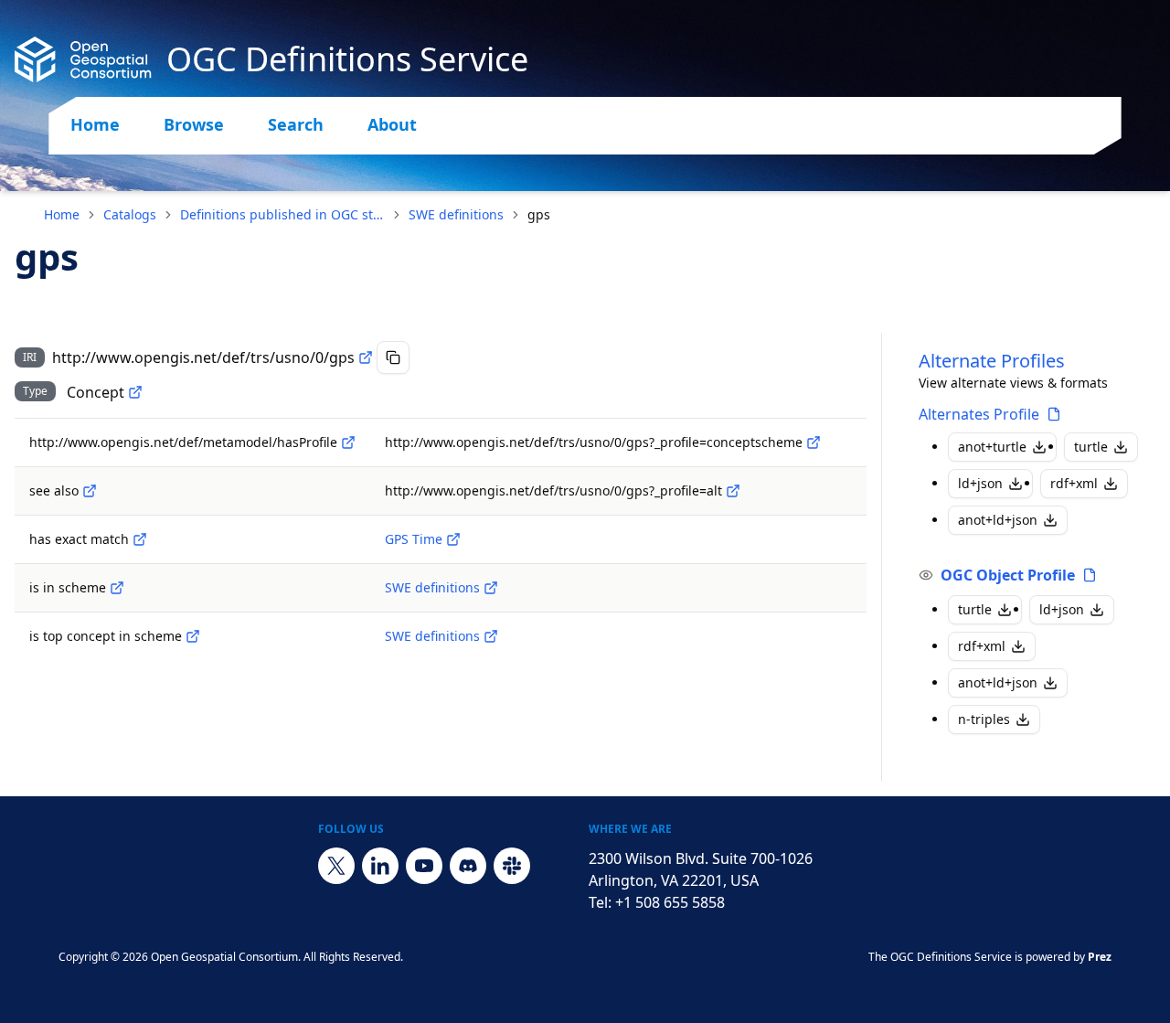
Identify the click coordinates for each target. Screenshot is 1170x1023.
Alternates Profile (979, 414)
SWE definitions (456, 214)
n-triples (984, 719)
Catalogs (129, 214)
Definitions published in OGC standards (282, 214)
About (392, 124)
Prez (1100, 956)
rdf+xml (1074, 483)
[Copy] (393, 357)
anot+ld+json (997, 519)
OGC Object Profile (1008, 575)
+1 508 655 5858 (670, 902)
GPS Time (413, 539)
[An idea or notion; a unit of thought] (135, 392)
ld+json (980, 483)
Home (95, 124)
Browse (194, 124)
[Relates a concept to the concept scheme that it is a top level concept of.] (193, 636)
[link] (538, 215)
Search (296, 124)
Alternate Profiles (992, 360)
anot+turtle (992, 446)
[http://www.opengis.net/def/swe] (491, 588)
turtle (1091, 446)
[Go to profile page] (1054, 414)
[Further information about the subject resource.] (89, 491)
